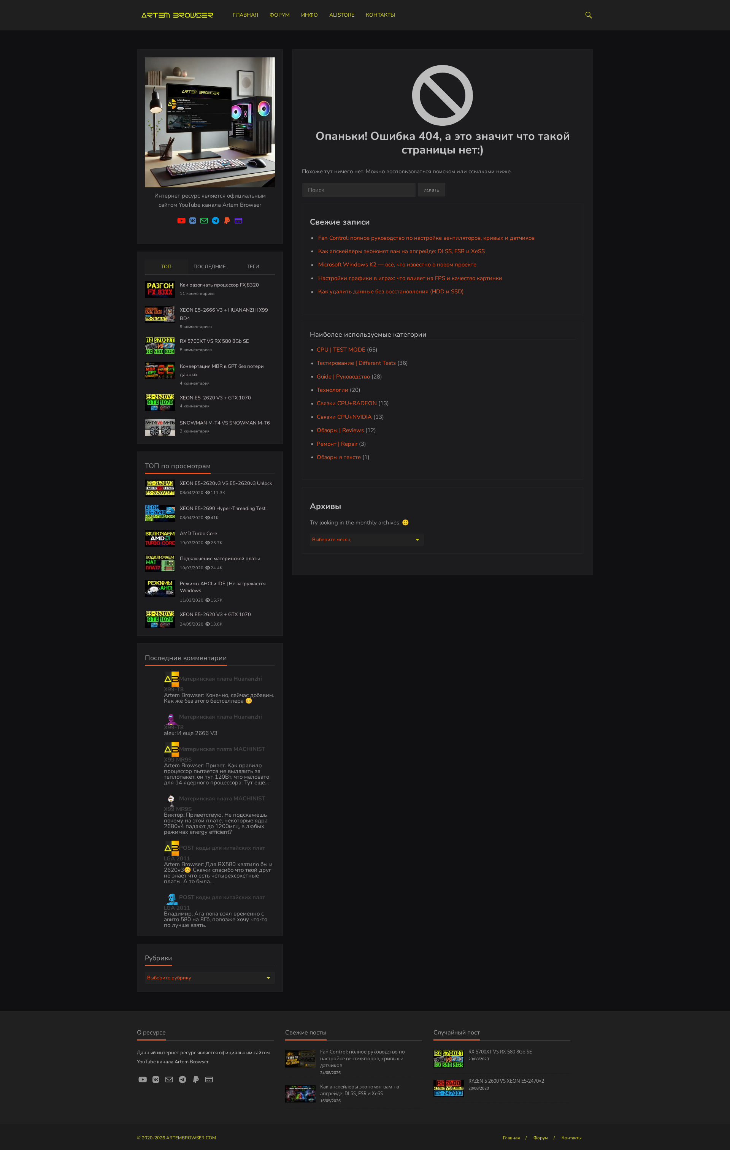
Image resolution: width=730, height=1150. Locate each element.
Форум (280, 15)
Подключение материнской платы (220, 558)
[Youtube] (181, 221)
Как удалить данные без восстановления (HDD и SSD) (391, 291)
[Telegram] (215, 221)
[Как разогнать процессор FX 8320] (160, 289)
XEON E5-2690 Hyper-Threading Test (223, 508)
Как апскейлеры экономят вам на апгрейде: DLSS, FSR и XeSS (401, 251)
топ (166, 266)
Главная (245, 15)
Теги (253, 266)
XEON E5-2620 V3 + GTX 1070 (215, 397)
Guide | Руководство (343, 376)
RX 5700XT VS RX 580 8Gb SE (214, 341)
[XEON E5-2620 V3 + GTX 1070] (160, 402)
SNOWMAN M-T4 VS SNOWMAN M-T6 (225, 423)
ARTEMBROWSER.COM (191, 1138)
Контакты (380, 15)
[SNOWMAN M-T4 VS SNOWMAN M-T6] (160, 427)
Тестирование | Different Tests (356, 363)
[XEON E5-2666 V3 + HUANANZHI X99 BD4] (160, 314)
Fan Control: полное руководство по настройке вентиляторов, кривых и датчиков (426, 238)
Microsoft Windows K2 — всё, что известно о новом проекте (397, 264)
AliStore (341, 15)
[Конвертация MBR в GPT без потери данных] (160, 370)
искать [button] (432, 189)
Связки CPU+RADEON (347, 403)
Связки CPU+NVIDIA (344, 417)
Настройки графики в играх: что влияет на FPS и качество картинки (410, 278)
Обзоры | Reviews (340, 430)
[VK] (192, 221)
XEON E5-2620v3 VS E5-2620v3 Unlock (226, 483)
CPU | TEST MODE (341, 349)
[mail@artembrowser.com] (204, 221)
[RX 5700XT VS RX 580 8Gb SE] (160, 345)
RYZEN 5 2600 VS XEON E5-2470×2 (506, 1080)
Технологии (332, 390)
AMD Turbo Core (198, 533)
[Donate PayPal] (227, 221)
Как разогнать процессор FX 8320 (219, 285)
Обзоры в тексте (339, 457)
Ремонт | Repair (337, 444)
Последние (210, 266)
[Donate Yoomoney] (238, 221)
